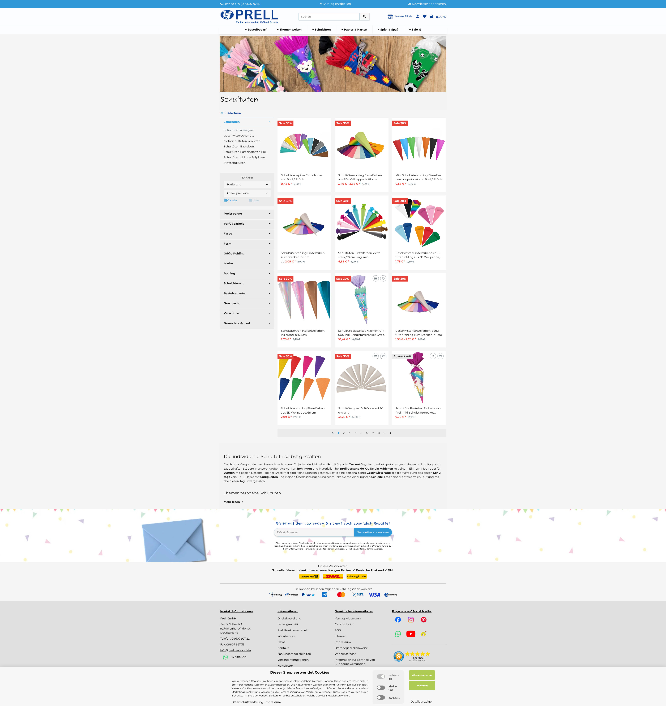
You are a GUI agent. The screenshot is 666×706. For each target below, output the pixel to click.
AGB (338, 630)
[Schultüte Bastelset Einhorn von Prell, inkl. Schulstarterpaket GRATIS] (419, 378)
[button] (417, 16)
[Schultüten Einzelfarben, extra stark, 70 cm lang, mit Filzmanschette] (361, 222)
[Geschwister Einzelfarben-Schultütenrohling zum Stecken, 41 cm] (419, 300)
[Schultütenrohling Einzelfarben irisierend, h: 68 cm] (304, 300)
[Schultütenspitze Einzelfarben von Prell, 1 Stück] (304, 145)
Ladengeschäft (288, 624)
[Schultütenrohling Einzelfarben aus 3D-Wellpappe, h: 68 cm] (361, 145)
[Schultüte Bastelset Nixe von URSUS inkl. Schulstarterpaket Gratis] (361, 300)
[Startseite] (221, 113)
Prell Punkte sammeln (293, 630)
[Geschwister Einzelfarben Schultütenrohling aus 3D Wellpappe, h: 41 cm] (419, 222)
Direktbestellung (289, 618)
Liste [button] (255, 200)
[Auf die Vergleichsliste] (376, 278)
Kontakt (283, 648)
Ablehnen (422, 685)
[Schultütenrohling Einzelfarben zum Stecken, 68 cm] (304, 222)
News (281, 642)
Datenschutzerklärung (247, 702)
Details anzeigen (422, 701)
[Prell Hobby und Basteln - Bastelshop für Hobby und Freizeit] (249, 16)
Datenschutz (344, 624)
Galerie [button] (232, 200)
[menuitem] (256, 29)
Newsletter (285, 665)
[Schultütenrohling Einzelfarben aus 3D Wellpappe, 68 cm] (304, 378)
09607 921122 (241, 638)
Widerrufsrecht (345, 654)
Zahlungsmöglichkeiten (294, 654)
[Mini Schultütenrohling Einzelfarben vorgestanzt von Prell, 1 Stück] (419, 145)
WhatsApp (238, 656)
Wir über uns (287, 636)
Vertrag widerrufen (348, 618)
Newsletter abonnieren (373, 532)
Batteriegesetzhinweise (351, 648)
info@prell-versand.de (235, 650)
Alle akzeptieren (422, 675)
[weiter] (391, 433)
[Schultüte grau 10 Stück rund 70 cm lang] (361, 378)
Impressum (343, 642)
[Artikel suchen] (364, 16)
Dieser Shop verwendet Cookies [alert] (299, 672)
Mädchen (386, 468)
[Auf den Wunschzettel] (383, 278)
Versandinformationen (293, 659)
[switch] (381, 676)
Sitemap (341, 636)
